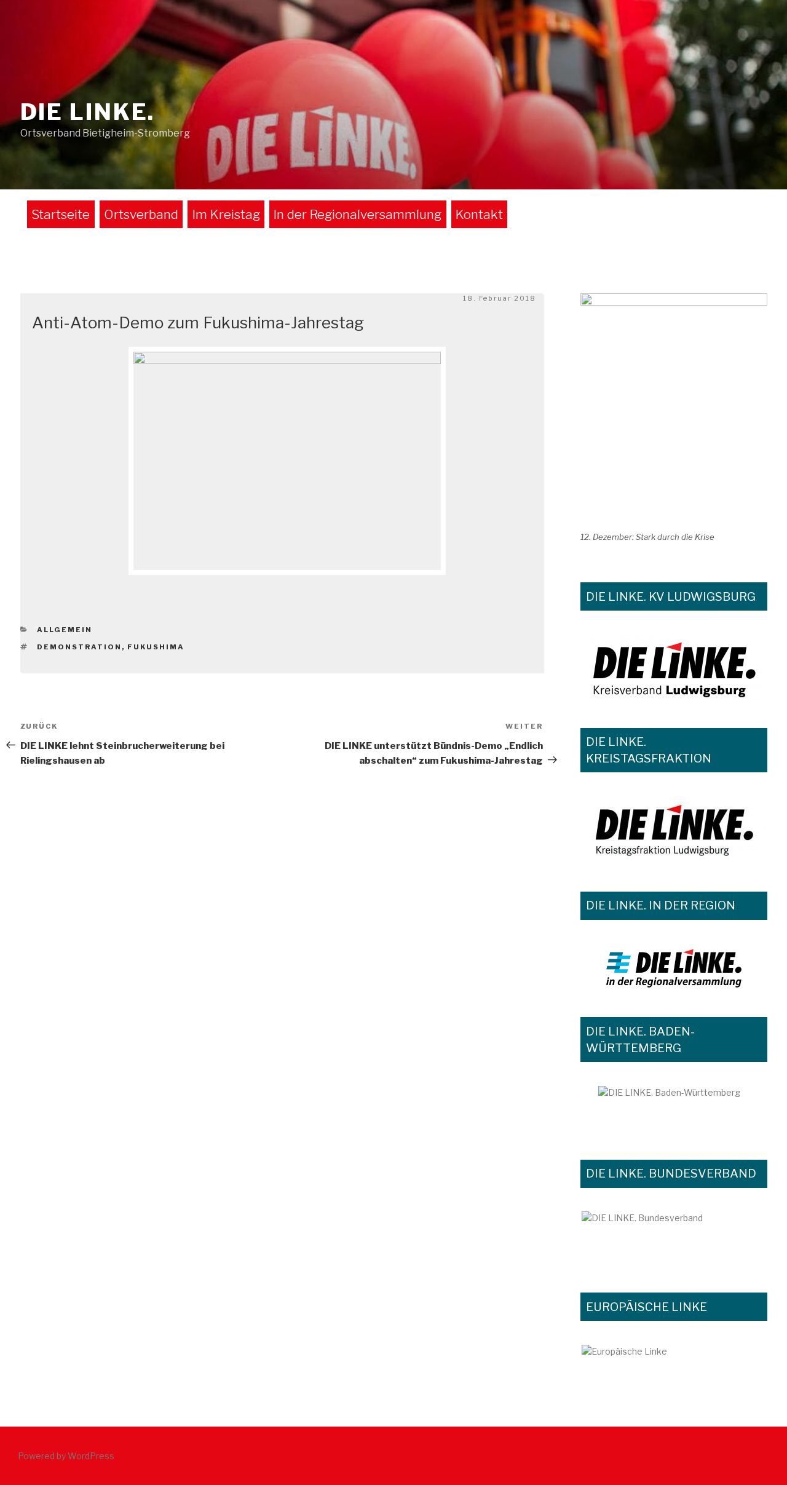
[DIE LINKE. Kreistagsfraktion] (673, 831)
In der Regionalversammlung (357, 214)
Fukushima (155, 647)
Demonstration (79, 647)
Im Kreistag (226, 214)
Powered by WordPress (66, 1456)
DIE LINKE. (88, 111)
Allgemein (64, 629)
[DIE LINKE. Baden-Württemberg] (673, 1110)
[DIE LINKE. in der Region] (673, 967)
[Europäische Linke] (673, 1360)
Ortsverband (141, 214)
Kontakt (479, 214)
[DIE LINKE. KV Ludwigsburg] (673, 668)
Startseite (60, 214)
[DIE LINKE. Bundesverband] (673, 1239)
